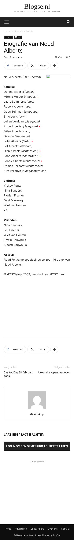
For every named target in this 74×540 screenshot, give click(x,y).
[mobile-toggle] (6, 22)
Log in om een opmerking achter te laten (37, 446)
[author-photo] (37, 409)
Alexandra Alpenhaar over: (54, 372)
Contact (65, 528)
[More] (54, 65)
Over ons (52, 528)
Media (29, 31)
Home (7, 31)
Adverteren (21, 528)
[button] (68, 22)
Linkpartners (37, 528)
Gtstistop (15, 57)
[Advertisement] (37, 305)
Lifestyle (18, 31)
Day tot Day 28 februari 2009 (18, 374)
